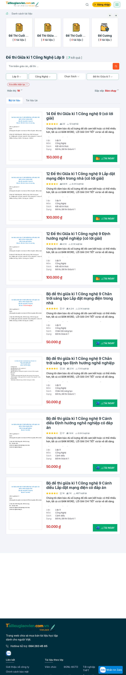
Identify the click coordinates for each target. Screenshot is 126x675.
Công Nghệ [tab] (42, 76)
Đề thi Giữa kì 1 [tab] (102, 76)
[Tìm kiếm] (116, 66)
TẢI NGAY (109, 158)
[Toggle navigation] (117, 4)
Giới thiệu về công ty (17, 666)
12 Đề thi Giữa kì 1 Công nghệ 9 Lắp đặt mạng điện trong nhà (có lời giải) (80, 176)
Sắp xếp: (105, 90)
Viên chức (50, 666)
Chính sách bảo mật (17, 671)
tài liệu (14, 100)
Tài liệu (31, 100)
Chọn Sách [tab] (70, 76)
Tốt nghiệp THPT (89, 668)
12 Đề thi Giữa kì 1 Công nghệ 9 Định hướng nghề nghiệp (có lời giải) (78, 236)
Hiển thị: (13, 90)
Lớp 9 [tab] (15, 76)
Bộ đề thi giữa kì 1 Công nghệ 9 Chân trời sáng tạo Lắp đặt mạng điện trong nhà (79, 298)
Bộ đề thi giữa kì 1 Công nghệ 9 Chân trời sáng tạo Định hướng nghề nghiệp (80, 360)
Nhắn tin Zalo (114, 669)
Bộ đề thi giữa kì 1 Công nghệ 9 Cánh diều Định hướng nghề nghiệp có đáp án (79, 423)
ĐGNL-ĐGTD (71, 666)
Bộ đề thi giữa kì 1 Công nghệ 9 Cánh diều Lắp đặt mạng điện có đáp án (79, 485)
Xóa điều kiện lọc (17, 84)
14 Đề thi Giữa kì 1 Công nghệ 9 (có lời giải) (79, 116)
